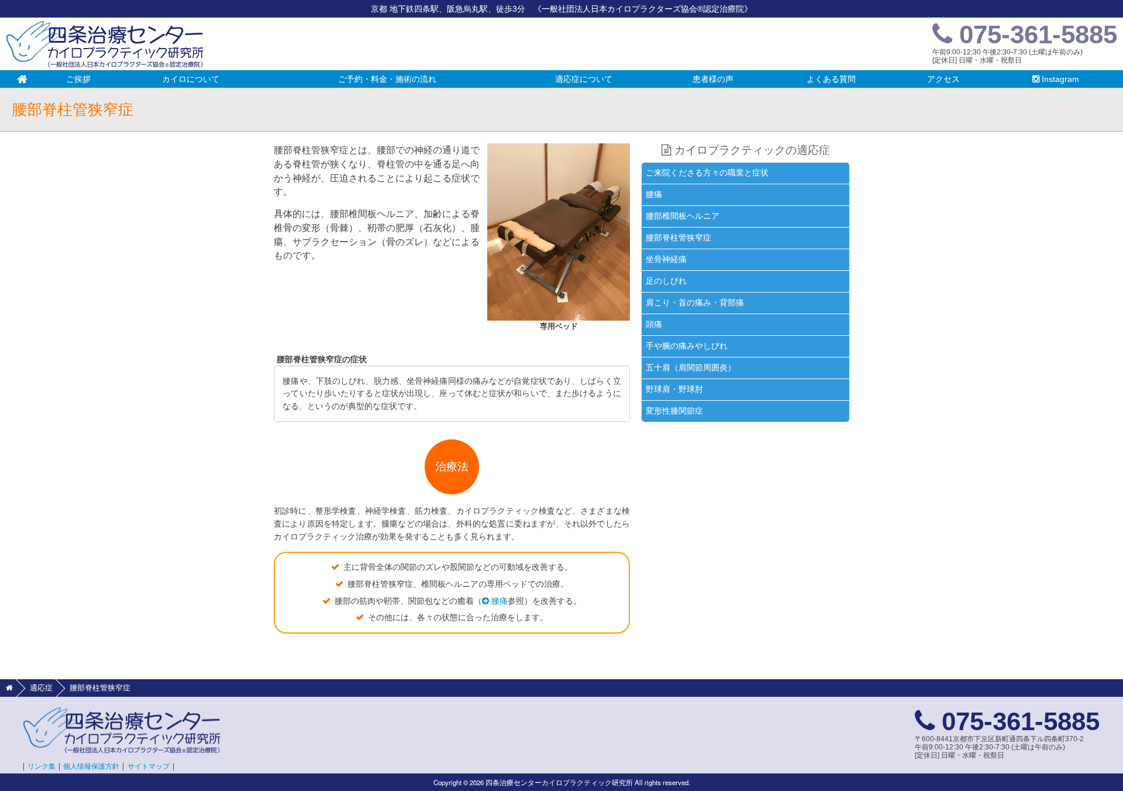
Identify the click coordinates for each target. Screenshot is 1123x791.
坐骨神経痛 (666, 259)
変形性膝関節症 (674, 410)
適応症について (604, 81)
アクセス (943, 79)
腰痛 (498, 601)
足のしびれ (666, 281)
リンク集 (41, 767)
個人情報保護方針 (91, 767)
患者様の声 (713, 79)
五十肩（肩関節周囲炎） (691, 367)
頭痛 (654, 324)
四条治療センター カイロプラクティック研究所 (105, 44)
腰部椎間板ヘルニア (682, 216)
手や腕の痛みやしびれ (687, 345)
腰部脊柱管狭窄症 (678, 237)
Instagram (1059, 79)
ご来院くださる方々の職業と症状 (707, 172)
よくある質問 (831, 79)
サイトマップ (149, 767)
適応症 (41, 687)
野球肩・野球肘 (674, 389)
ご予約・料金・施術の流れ (387, 79)
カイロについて (190, 79)
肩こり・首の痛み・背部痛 (695, 302)
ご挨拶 (78, 79)
